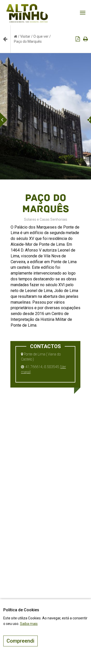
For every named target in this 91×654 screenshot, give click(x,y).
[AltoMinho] (27, 6)
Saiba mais (29, 624)
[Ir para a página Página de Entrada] (15, 36)
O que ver (41, 36)
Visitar (25, 36)
